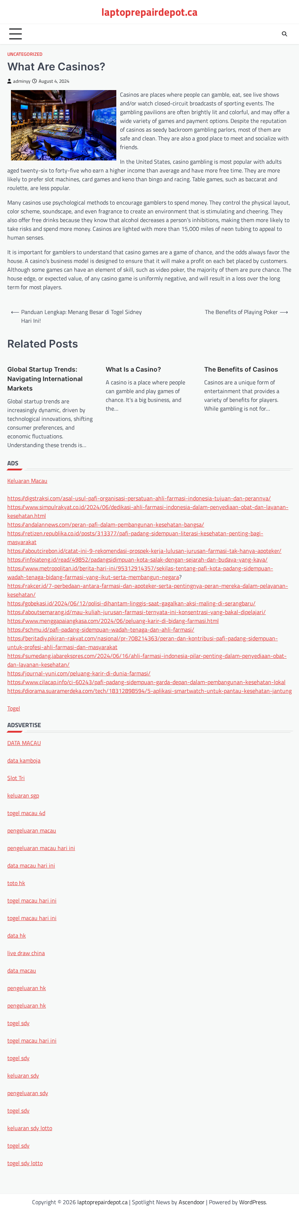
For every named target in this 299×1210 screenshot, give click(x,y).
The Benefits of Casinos (241, 369)
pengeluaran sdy (27, 1093)
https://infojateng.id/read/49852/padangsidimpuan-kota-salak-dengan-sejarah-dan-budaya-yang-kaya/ (137, 559)
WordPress (252, 1202)
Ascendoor (192, 1202)
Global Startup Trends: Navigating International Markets (45, 378)
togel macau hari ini (32, 1040)
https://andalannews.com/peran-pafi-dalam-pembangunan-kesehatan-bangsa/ (105, 524)
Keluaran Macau (27, 480)
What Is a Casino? (133, 369)
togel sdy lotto (25, 1163)
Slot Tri (16, 777)
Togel (13, 708)
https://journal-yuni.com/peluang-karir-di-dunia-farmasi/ (79, 673)
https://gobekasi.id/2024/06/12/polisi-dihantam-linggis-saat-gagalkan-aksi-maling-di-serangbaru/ (131, 603)
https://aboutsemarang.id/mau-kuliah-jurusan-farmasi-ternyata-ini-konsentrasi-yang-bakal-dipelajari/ (136, 612)
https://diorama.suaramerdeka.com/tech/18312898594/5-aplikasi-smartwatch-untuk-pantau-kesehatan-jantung (149, 690)
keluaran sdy (23, 1075)
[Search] (284, 33)
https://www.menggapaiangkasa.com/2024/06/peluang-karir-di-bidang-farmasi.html (113, 620)
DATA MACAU (24, 742)
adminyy (21, 81)
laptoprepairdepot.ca (149, 12)
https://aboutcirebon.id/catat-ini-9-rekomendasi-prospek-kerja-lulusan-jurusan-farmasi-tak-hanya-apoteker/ (144, 550)
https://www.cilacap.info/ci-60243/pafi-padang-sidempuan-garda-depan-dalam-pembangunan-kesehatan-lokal (146, 682)
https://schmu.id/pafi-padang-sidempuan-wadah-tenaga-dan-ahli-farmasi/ (100, 629)
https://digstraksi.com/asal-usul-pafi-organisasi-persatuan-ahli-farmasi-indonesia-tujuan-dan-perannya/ (139, 498)
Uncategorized (24, 54)
